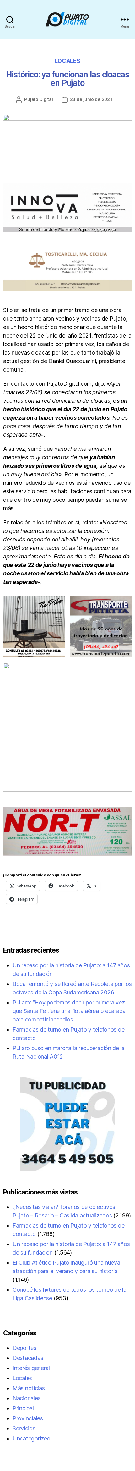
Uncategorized (32, 1438)
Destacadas (28, 1358)
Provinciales (28, 1418)
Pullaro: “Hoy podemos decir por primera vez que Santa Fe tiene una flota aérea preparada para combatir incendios (69, 1011)
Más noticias (29, 1388)
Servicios (24, 1428)
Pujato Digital (38, 99)
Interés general (31, 1368)
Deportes (24, 1348)
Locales (67, 61)
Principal (23, 1408)
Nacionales (26, 1398)
